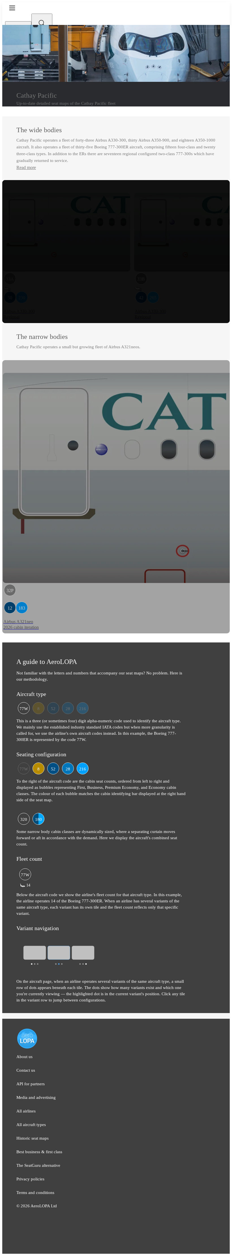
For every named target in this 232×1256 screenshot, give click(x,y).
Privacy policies (30, 1179)
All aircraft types (31, 1124)
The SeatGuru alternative (38, 1165)
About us (24, 1056)
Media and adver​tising (36, 1097)
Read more (26, 167)
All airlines (26, 1111)
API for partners (30, 1084)
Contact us (25, 1070)
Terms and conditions (35, 1192)
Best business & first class (39, 1152)
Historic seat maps (32, 1138)
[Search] (41, 23)
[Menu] (12, 8)
